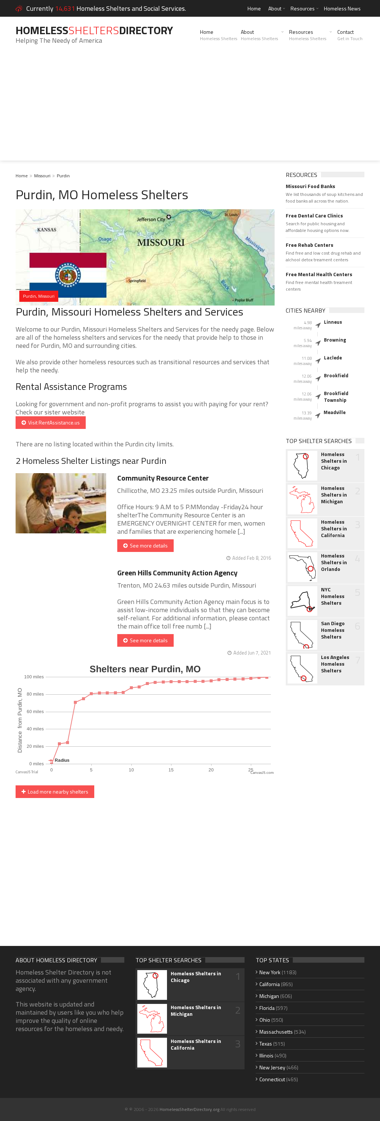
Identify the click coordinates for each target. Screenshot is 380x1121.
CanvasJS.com (262, 773)
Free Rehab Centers (309, 245)
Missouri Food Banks (310, 186)
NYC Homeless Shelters (332, 596)
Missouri (42, 175)
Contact (350, 35)
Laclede (333, 357)
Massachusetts (276, 1032)
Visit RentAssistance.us (53, 422)
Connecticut (272, 1079)
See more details (148, 545)
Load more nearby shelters (57, 791)
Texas (265, 1043)
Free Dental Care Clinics (314, 215)
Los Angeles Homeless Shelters (335, 664)
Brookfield (336, 375)
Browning (335, 339)
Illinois (266, 1055)
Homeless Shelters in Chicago (334, 461)
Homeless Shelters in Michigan (334, 495)
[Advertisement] (190, 108)
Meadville (334, 412)
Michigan (269, 996)
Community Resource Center (163, 478)
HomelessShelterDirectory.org (189, 1109)
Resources (303, 8)
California (269, 984)
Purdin (63, 175)
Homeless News (342, 8)
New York (270, 972)
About (274, 8)
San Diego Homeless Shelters (333, 630)
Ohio (264, 1020)
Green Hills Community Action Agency (177, 572)
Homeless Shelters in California (334, 528)
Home (254, 8)
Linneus (333, 322)
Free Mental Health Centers (319, 274)
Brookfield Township (336, 396)
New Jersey (272, 1067)
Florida (267, 1008)
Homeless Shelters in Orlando (334, 562)
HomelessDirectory (94, 30)
